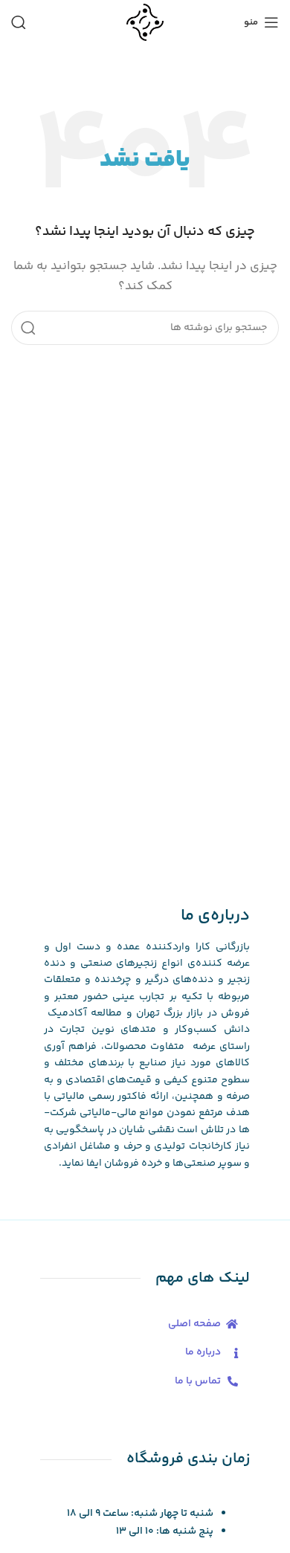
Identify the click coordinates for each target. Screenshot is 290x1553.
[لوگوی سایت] (144, 21)
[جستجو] (18, 22)
